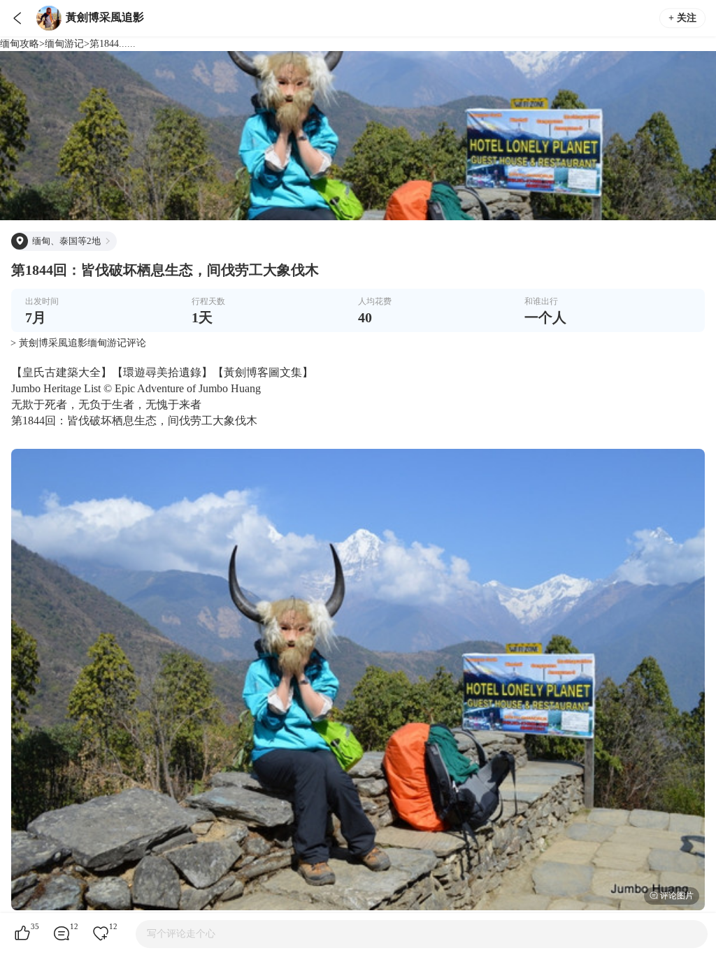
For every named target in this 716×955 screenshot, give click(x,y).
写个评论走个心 (181, 933)
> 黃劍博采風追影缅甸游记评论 (78, 343)
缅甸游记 (64, 43)
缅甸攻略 (19, 43)
